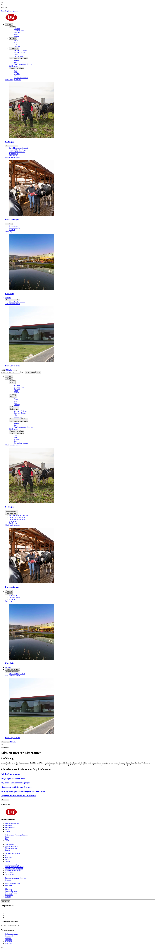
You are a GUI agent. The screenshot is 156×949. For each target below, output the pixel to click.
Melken (12, 381)
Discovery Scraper (20, 413)
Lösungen (9, 24)
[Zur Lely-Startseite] (78, 18)
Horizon (16, 423)
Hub (15, 425)
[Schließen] (16, 370)
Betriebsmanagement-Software (15, 878)
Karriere (8, 667)
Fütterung (13, 395)
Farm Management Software (19, 419)
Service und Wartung (12, 865)
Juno (15, 401)
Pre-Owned (13, 523)
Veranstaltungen (14, 597)
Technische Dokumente (17, 519)
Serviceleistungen (11, 146)
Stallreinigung (14, 407)
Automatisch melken (12, 824)
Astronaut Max (19, 387)
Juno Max (17, 439)
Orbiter (16, 437)
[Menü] (14, 370)
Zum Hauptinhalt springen (9, 11)
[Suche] (2, 370)
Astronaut (17, 385)
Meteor (16, 391)
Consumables (13, 521)
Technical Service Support (18, 517)
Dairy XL (17, 389)
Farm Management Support (18, 515)
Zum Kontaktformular (12, 300)
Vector (16, 399)
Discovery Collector (20, 411)
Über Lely (9, 224)
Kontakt (12, 599)
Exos (15, 435)
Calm (15, 403)
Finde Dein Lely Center (17, 674)
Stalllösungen (13, 429)
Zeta (15, 441)
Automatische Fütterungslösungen (16, 835)
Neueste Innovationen (17, 431)
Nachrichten (13, 595)
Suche (22, 372)
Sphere (16, 415)
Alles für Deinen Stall (12, 883)
